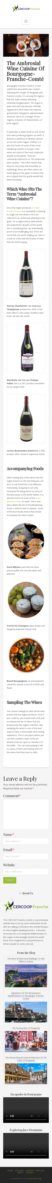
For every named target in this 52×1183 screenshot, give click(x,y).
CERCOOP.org (34, 1179)
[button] (26, 21)
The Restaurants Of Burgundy (26, 1028)
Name (8, 834)
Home (10, 1171)
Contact (30, 1173)
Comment (12, 795)
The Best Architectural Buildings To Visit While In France (26, 960)
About (20, 1173)
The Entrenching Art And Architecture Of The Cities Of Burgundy (26, 1059)
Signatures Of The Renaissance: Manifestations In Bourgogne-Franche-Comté (26, 996)
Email (8, 849)
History (30, 1171)
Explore (19, 1171)
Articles (40, 1171)
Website (9, 865)
